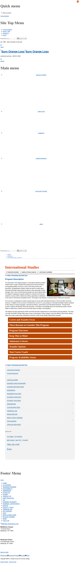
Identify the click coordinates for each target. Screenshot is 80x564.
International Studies (13, 370)
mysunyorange (4, 16)
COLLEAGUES (11, 421)
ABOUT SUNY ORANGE (14, 418)
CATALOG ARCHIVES (14, 424)
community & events (41, 191)
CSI (4, 500)
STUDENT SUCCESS (14, 400)
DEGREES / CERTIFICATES (11, 504)
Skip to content (7, 13)
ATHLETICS (6, 492)
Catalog (10, 256)
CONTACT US (7, 496)
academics (41, 133)
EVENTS (5, 505)
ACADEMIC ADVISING (9, 487)
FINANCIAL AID (12, 411)
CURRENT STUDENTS (10, 502)
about (41, 224)
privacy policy (4, 562)
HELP (4, 513)
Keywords (3, 38)
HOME (5, 483)
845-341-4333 (4, 552)
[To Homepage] (40, 51)
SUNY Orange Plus (8, 498)
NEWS (5, 519)
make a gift (6, 520)
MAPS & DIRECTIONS (9, 515)
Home (9, 254)
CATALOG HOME (12, 380)
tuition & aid (41, 111)
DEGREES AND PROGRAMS (16, 383)
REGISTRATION (12, 414)
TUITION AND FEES (13, 407)
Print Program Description (17, 276)
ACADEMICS (11, 390)
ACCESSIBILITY (7, 489)
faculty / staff (6, 31)
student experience (41, 158)
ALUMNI (5, 494)
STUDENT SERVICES (14, 397)
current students (7, 29)
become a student (41, 75)
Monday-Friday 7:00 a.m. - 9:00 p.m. (6, 547)
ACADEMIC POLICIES (14, 394)
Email (9, 449)
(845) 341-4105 (13, 444)
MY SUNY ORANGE (9, 517)
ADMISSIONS (11, 404)
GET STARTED (7, 511)
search (2, 61)
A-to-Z (4, 35)
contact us (6, 33)
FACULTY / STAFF (8, 507)
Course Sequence (12, 373)
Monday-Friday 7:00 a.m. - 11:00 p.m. (6, 534)
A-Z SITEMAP (7, 485)
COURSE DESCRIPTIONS (15, 387)
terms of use (12, 562)
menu (2, 47)
